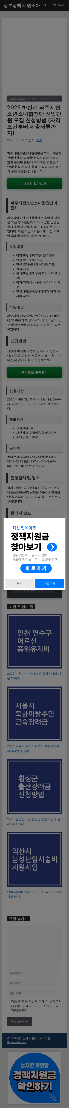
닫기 (19, 583)
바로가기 (49, 583)
